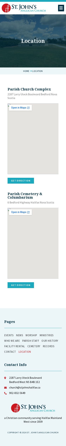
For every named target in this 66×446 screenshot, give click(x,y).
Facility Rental (14, 346)
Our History (50, 340)
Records (49, 346)
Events (9, 335)
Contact (10, 351)
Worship (31, 335)
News (19, 335)
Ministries (47, 335)
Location (24, 351)
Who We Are (12, 340)
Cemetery (33, 346)
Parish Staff (30, 340)
